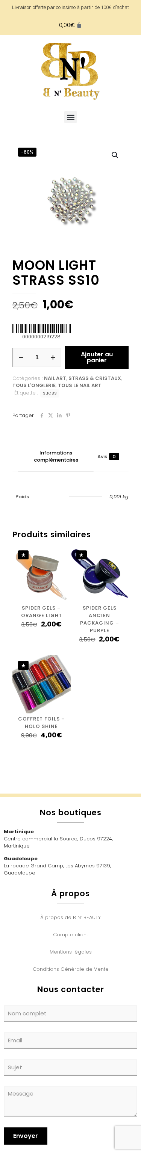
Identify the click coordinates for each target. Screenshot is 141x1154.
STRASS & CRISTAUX (94, 378)
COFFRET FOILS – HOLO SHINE (41, 722)
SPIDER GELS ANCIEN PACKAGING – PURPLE (99, 619)
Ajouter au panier (97, 357)
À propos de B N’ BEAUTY (70, 917)
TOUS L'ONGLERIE (34, 385)
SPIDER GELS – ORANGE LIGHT (41, 611)
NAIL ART (55, 378)
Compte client (70, 934)
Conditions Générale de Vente (71, 969)
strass (50, 393)
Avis (106, 456)
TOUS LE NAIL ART (80, 385)
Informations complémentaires (56, 456)
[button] (70, 117)
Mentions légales (71, 951)
